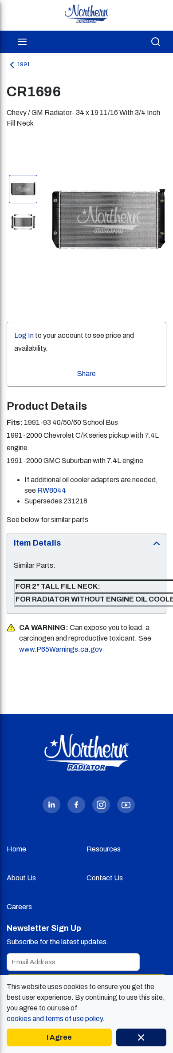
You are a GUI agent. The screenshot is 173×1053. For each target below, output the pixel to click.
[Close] (141, 1037)
